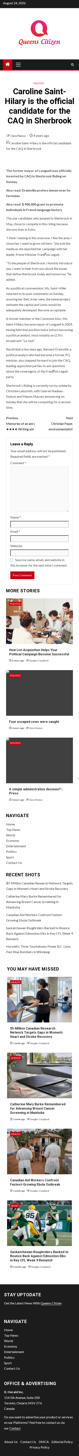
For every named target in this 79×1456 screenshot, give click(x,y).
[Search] (72, 65)
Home (10, 824)
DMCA (44, 1442)
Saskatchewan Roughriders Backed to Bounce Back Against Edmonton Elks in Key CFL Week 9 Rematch (39, 933)
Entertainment (16, 846)
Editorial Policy (62, 1442)
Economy (12, 840)
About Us (11, 1442)
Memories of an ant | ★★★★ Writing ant (20, 423)
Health (15, 982)
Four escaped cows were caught (34, 722)
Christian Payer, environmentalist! (61, 423)
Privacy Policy (39, 1447)
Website (16, 546)
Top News (13, 829)
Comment (18, 463)
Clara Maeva (18, 135)
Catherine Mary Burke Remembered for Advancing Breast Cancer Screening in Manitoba (33, 901)
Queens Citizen (51, 1303)
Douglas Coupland (38, 660)
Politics (39, 83)
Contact (15, 1428)
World (10, 835)
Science (16, 1058)
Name (15, 517)
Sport (10, 857)
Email (15, 531)
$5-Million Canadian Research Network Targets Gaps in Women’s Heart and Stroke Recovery (36, 1032)
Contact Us (14, 863)
